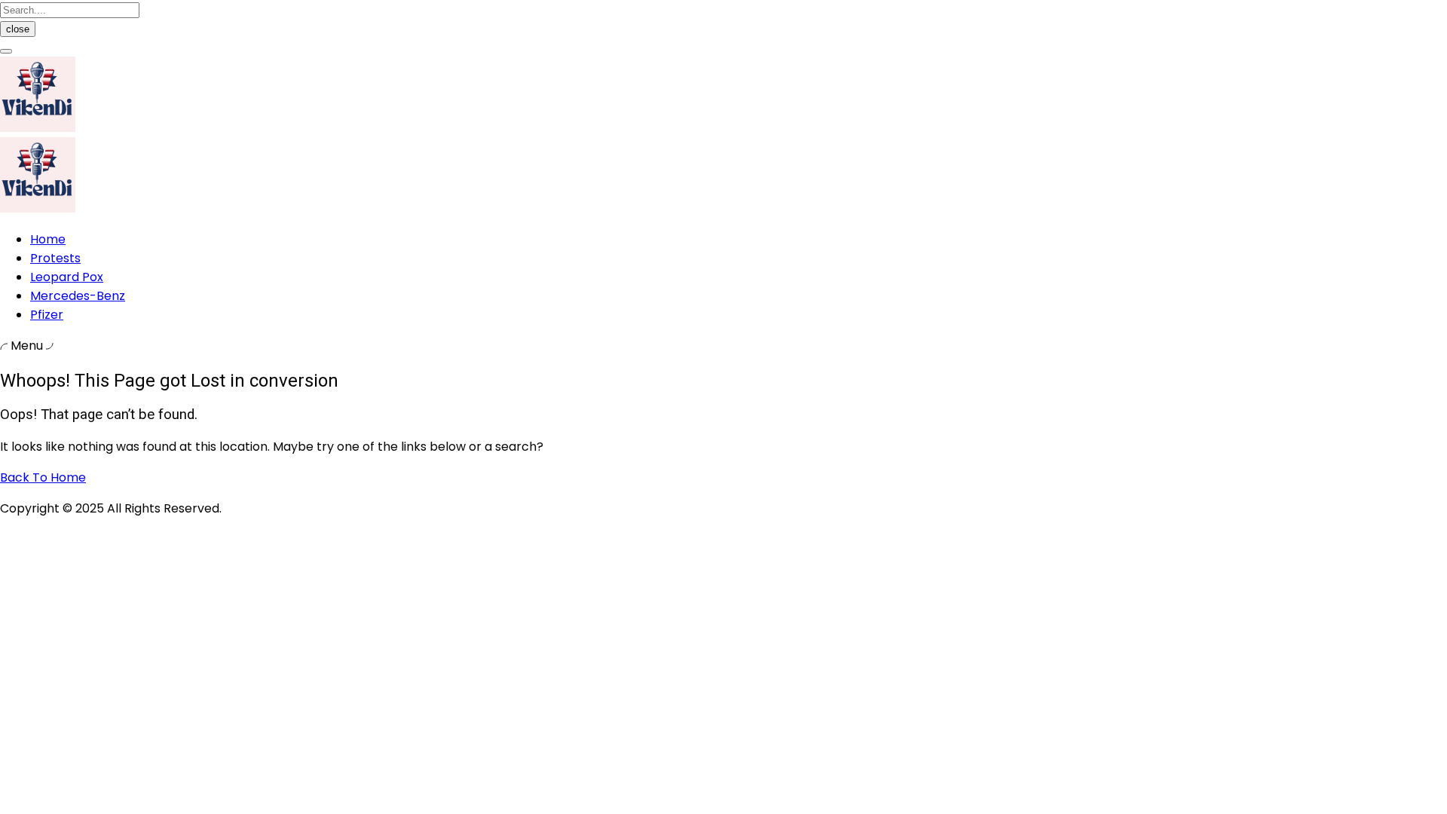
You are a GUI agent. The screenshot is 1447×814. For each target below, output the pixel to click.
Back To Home (43, 477)
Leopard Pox (66, 277)
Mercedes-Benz (77, 295)
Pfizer (46, 314)
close (17, 29)
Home (48, 239)
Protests (55, 258)
